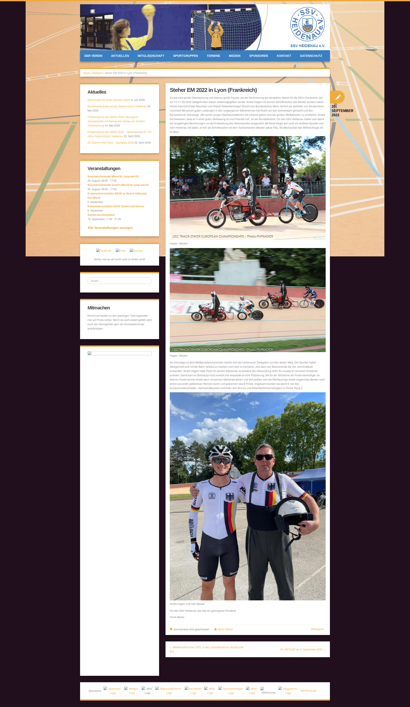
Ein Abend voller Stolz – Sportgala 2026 (111, 142)
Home (86, 73)
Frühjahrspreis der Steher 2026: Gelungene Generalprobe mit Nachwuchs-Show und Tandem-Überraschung (117, 121)
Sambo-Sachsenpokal (101, 215)
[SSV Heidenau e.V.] (205, 26)
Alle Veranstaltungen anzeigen (110, 227)
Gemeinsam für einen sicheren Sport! (109, 99)
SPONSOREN (258, 55)
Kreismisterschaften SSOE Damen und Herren (116, 206)
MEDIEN (234, 55)
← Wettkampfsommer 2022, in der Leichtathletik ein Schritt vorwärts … (206, 649)
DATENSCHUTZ (311, 55)
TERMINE (213, 55)
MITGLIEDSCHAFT (151, 55)
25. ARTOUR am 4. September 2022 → (303, 649)
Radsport (97, 73)
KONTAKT (284, 55)
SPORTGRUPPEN (185, 55)
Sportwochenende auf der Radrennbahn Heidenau (117, 106)
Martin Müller (225, 629)
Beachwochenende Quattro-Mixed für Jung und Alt (118, 185)
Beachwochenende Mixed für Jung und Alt (113, 176)
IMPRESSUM (308, 690)
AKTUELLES (120, 55)
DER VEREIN (93, 55)
